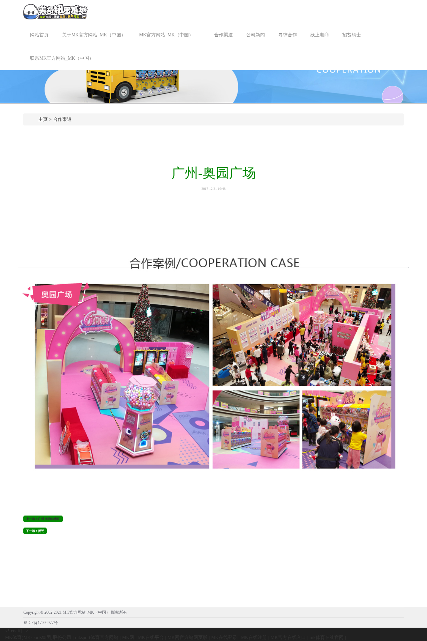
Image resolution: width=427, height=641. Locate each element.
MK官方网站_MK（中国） (167, 34)
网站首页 (39, 34)
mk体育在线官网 (327, 637)
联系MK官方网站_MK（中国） (62, 58)
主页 (43, 119)
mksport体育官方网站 (96, 637)
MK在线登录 (224, 637)
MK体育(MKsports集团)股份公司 (38, 637)
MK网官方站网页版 (187, 637)
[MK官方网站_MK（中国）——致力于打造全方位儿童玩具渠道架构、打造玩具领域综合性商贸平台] (55, 11)
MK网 (128, 637)
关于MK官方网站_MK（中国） (94, 34)
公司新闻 (255, 34)
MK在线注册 (254, 637)
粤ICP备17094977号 (40, 622)
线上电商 (319, 34)
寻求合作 (287, 34)
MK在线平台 (151, 637)
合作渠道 (223, 34)
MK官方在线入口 (288, 637)
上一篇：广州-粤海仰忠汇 (43, 519)
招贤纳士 (351, 34)
